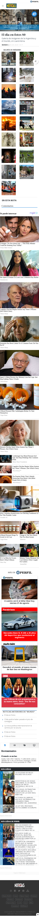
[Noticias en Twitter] (19, 891)
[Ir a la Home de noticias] (19, 885)
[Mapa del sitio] (27, 891)
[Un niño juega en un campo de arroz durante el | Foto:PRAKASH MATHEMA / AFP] (10, 139)
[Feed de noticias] (23, 891)
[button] (35, 61)
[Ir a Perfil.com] (34, 1)
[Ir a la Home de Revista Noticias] (11, 6)
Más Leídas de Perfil (10, 821)
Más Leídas (6, 769)
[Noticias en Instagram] (11, 891)
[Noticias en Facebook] (15, 891)
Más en (11, 572)
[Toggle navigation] (3, 5)
